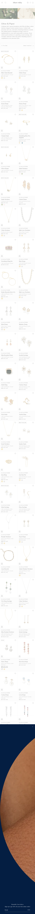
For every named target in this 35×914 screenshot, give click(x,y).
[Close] (32, 727)
